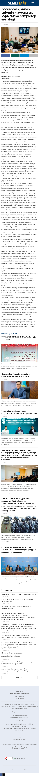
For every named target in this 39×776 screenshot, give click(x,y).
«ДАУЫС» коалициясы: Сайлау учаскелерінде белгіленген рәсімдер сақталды (16, 663)
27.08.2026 (4, 379)
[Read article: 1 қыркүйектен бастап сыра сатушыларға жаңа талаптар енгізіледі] (19, 427)
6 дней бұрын (6, 666)
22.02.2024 (4, 24)
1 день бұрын (6, 596)
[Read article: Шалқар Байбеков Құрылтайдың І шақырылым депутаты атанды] (19, 390)
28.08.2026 (4, 342)
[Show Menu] (2, 3)
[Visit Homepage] (17, 3)
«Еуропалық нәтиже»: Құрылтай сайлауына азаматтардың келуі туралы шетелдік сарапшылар (19, 549)
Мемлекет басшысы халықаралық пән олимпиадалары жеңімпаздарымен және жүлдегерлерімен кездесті (15, 655)
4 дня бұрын (5, 611)
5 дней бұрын (6, 639)
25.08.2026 (4, 554)
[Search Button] (37, 3)
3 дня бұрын (5, 603)
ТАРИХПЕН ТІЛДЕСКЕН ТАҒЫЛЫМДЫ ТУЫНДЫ (18, 594)
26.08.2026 (4, 416)
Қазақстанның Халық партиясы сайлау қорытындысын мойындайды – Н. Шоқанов (16, 670)
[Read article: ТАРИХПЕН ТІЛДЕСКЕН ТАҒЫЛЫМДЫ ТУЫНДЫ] (19, 353)
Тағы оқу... (19, 677)
